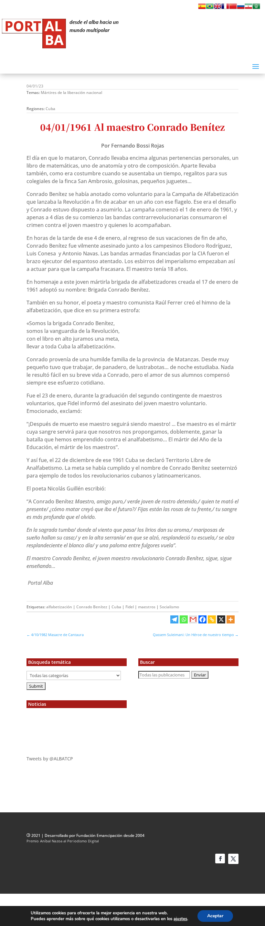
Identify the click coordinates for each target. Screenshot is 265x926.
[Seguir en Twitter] (233, 859)
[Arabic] (256, 8)
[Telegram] (174, 619)
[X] (221, 619)
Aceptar (215, 916)
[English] (217, 8)
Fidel (129, 607)
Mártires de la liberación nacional (71, 92)
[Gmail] (193, 619)
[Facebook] (202, 619)
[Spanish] (202, 8)
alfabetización (59, 607)
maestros (146, 607)
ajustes (180, 919)
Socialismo (169, 607)
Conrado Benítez (91, 607)
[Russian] (241, 8)
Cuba (50, 108)
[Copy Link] (212, 619)
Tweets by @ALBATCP (49, 759)
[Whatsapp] (184, 619)
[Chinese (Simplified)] (233, 8)
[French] (225, 8)
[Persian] (248, 8)
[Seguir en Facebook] (220, 858)
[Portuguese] (210, 8)
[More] (231, 619)
